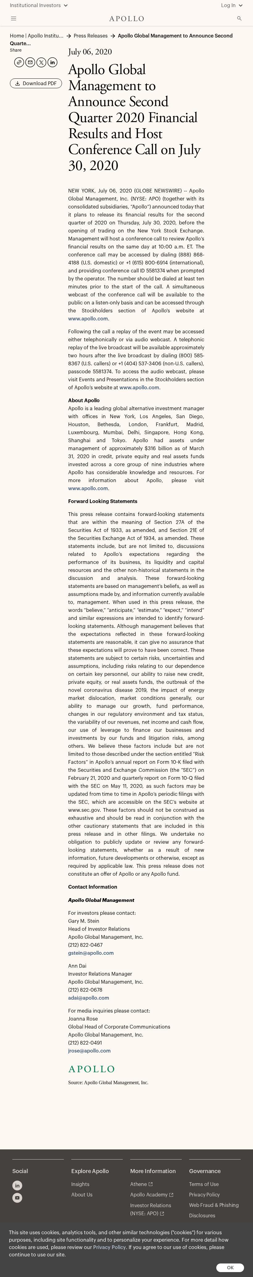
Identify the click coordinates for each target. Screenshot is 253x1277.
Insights (80, 1184)
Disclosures (202, 1215)
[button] (36, 85)
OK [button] (230, 1268)
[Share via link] (18, 61)
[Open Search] (239, 18)
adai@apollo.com (88, 998)
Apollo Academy (149, 1194)
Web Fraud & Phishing (214, 1205)
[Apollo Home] (126, 18)
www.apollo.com (88, 318)
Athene (138, 1184)
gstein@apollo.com (91, 953)
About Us (81, 1194)
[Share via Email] (29, 61)
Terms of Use (204, 1184)
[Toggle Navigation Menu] (13, 18)
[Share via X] (40, 62)
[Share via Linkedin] (52, 61)
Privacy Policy (109, 1247)
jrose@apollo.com (89, 1051)
